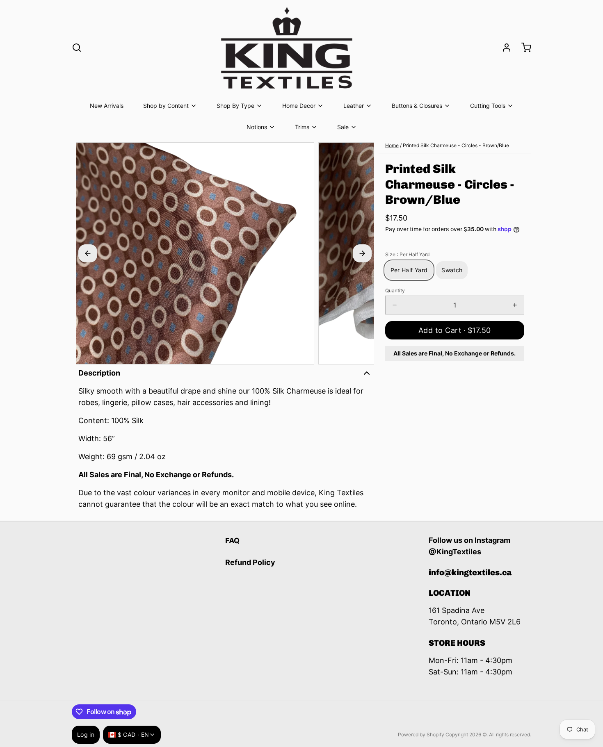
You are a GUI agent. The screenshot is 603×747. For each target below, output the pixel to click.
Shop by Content (166, 105)
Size (407, 254)
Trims (302, 126)
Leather (353, 105)
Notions (257, 126)
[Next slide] (362, 253)
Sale (343, 126)
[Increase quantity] (515, 305)
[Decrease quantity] (395, 305)
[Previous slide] (87, 253)
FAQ (232, 540)
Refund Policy (250, 562)
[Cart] (523, 47)
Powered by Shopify (421, 734)
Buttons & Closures (417, 105)
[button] (454, 330)
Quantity (395, 290)
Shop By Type (235, 105)
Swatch (451, 269)
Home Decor (298, 105)
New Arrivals (106, 105)
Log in (85, 734)
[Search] (77, 47)
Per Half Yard (409, 269)
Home (392, 145)
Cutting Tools (487, 105)
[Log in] (503, 47)
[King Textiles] (286, 48)
